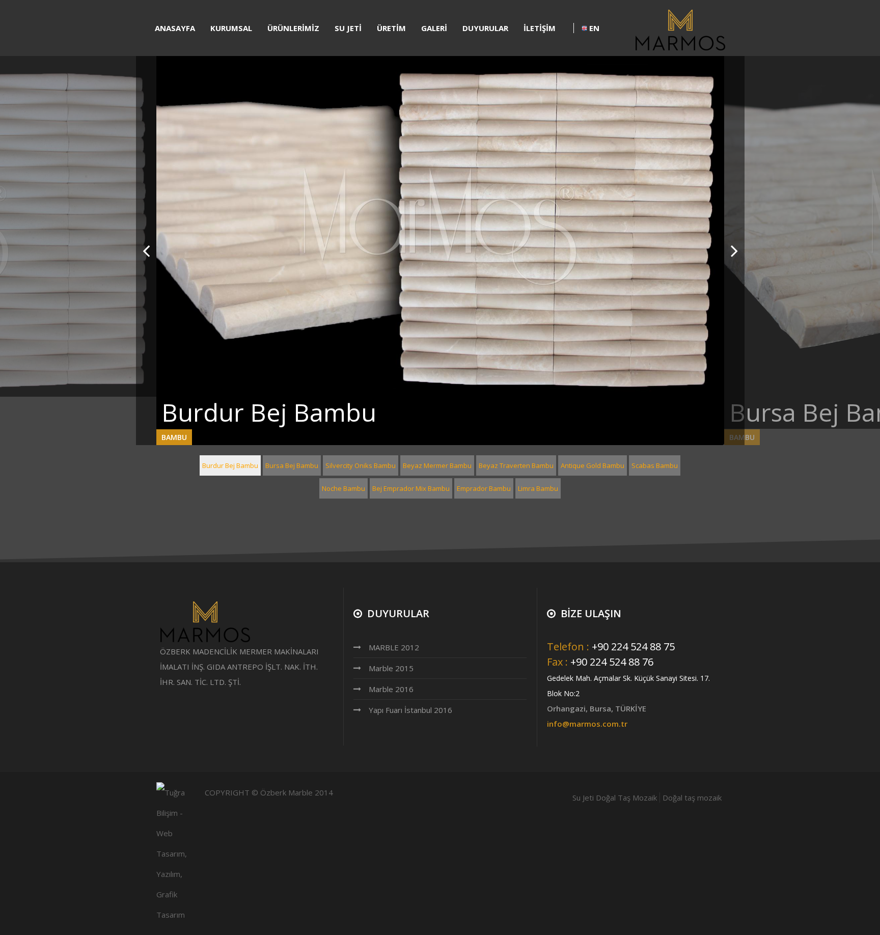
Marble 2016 (391, 689)
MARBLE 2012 (394, 647)
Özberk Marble (286, 792)
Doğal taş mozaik (692, 797)
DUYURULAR (485, 28)
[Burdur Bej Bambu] (440, 226)
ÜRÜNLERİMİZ (293, 28)
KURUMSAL (231, 28)
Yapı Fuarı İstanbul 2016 (410, 710)
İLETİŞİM (540, 28)
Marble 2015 (391, 668)
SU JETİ (348, 28)
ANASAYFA (175, 28)
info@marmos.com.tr (587, 724)
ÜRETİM (391, 28)
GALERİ (434, 28)
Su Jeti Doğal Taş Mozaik (614, 797)
